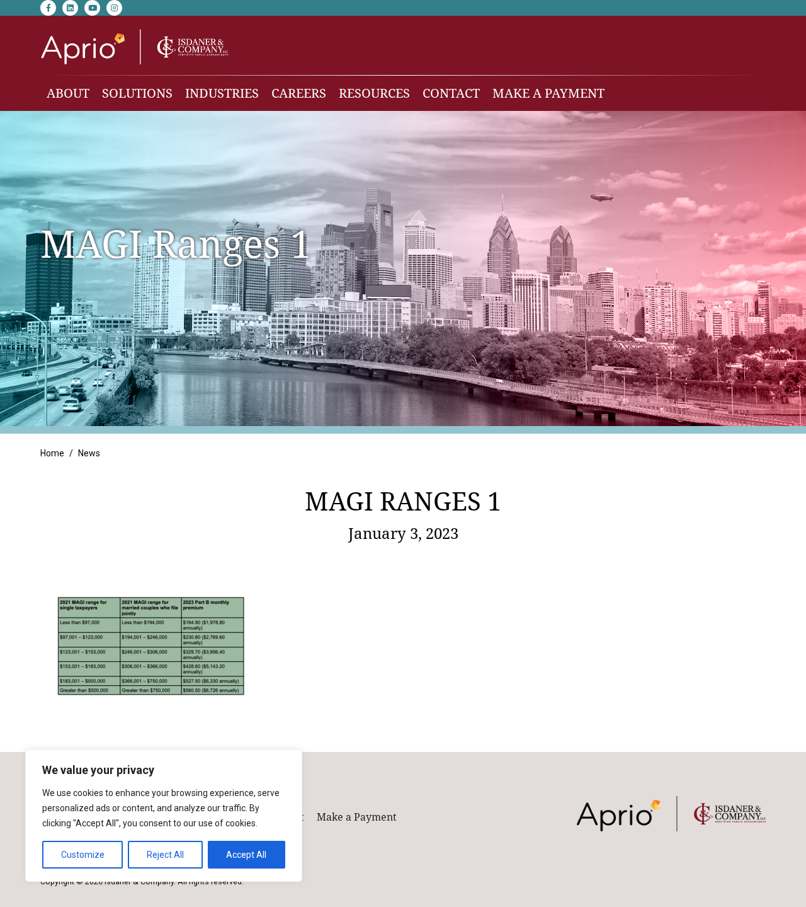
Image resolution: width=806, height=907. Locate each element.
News (89, 453)
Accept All (246, 855)
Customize (83, 855)
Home (52, 453)
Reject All (165, 855)
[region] (163, 815)
